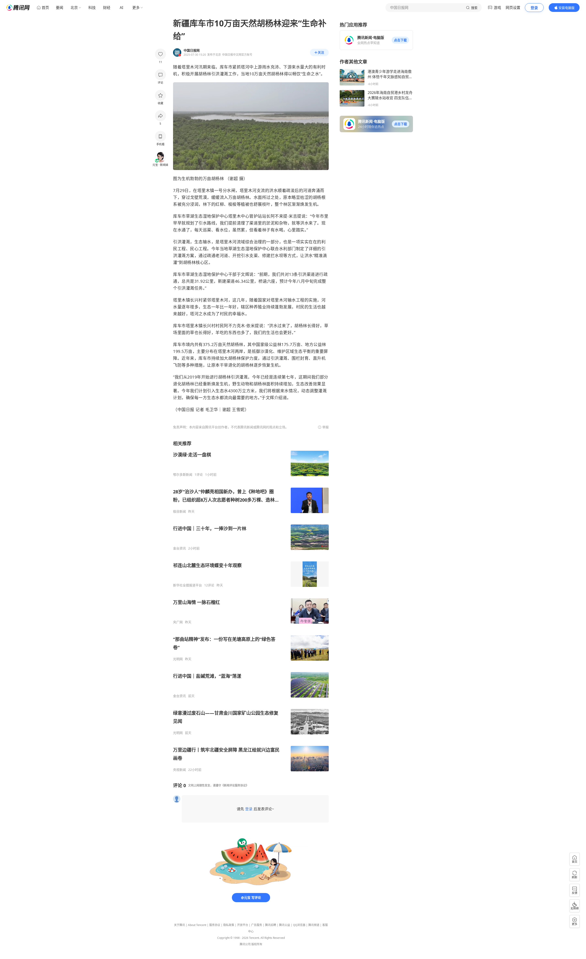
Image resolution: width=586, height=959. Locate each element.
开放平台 (242, 925)
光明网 (178, 659)
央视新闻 (179, 769)
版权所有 (256, 944)
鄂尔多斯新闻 (182, 474)
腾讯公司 (245, 944)
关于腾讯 (179, 925)
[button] (400, 40)
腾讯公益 (284, 925)
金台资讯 (179, 548)
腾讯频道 (313, 925)
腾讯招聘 (270, 925)
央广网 (178, 622)
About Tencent (197, 925)
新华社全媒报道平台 (187, 585)
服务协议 (214, 925)
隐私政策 (228, 925)
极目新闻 (179, 511)
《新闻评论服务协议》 (235, 785)
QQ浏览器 (299, 925)
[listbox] (251, 606)
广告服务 (256, 925)
